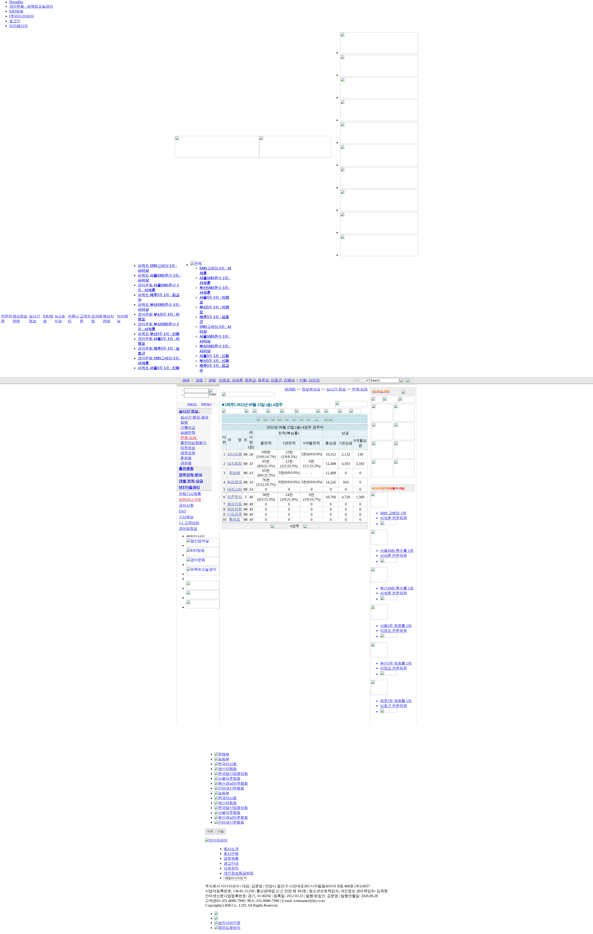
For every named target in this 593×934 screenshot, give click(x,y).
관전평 (186, 463)
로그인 (14, 21)
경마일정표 (188, 529)
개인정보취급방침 (238, 873)
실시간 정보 (336, 389)
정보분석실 (311, 389)
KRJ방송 (16, 11)
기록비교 (187, 427)
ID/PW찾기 (206, 404)
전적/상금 (360, 389)
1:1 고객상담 (189, 523)
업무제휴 (231, 858)
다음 (221, 831)
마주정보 (187, 448)
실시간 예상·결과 (194, 417)
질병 (184, 422)
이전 (210, 831)
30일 (212, 380)
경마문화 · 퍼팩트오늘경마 (31, 6)
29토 (199, 380)
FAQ (182, 511)
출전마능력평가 (193, 443)
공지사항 (186, 505)
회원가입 (192, 404)
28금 (186, 380)
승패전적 (187, 433)
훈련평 (186, 458)
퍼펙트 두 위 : (159, 334)
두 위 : (214, 356)
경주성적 (187, 453)
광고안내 (231, 863)
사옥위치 (231, 868)
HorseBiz (16, 2)
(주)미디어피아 (21, 16)
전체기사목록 (190, 494)
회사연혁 (231, 854)
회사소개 (231, 849)
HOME (290, 389)
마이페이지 (18, 26)
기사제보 (186, 517)
